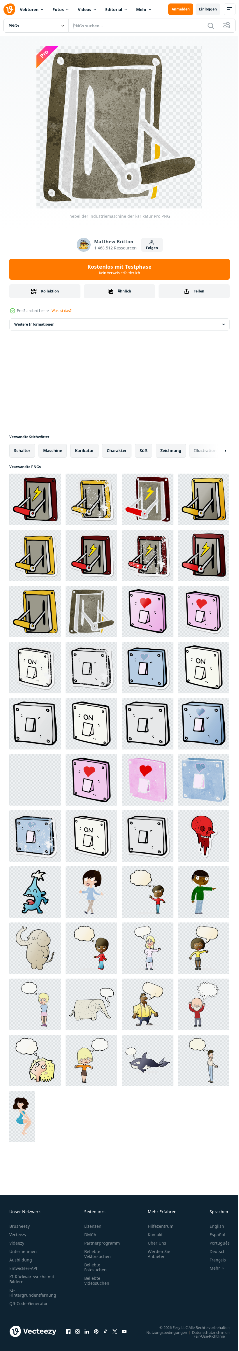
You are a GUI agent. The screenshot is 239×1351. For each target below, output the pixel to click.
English (212, 1226)
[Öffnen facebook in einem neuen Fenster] (68, 1331)
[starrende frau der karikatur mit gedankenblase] (35, 1060)
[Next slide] (216, 451)
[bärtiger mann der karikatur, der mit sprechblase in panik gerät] (203, 1004)
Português (215, 1243)
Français (213, 1260)
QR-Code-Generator (28, 1303)
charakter (117, 450)
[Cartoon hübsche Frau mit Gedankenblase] (35, 1004)
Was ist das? (61, 310)
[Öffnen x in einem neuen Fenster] (115, 1331)
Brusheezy (19, 1226)
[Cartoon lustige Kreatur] (35, 892)
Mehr (141, 9)
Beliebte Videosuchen (96, 1280)
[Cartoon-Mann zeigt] (203, 892)
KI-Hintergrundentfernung (32, 1292)
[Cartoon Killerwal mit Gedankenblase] (147, 1060)
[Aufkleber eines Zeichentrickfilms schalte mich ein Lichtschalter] (203, 611)
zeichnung (170, 450)
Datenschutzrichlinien (206, 1332)
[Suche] (210, 25)
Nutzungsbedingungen (162, 1332)
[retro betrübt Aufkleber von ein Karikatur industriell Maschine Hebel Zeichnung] (91, 499)
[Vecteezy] (9, 9)
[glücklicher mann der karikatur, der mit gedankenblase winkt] (147, 892)
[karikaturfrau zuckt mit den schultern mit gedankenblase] (91, 948)
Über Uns (157, 1243)
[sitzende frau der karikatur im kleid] (22, 1116)
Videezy (16, 1243)
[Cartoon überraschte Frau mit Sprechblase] (203, 948)
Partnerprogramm (102, 1243)
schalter (22, 450)
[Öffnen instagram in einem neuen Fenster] (77, 1331)
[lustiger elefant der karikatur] (35, 948)
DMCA (90, 1234)
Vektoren (29, 9)
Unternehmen (23, 1251)
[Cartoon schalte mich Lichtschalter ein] (147, 611)
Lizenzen (92, 1226)
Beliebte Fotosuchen (95, 1267)
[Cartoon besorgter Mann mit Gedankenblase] (203, 1060)
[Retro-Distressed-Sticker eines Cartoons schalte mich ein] (35, 836)
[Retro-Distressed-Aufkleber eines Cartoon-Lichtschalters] (35, 667)
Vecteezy (17, 1234)
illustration (205, 450)
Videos (84, 9)
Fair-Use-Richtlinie (204, 1335)
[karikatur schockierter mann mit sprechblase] (147, 1004)
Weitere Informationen (34, 324)
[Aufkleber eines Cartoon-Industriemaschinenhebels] (35, 555)
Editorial (113, 9)
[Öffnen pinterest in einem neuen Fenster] (96, 1331)
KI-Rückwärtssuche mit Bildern (31, 1279)
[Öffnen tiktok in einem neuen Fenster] (105, 1331)
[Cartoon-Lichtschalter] (203, 667)
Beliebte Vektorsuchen (97, 1254)
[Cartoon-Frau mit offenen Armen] (91, 892)
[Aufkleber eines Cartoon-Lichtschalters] (91, 836)
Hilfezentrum (160, 1226)
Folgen (152, 247)
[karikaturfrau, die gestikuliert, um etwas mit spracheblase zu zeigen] (147, 948)
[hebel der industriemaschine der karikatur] (35, 499)
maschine (52, 450)
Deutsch (213, 1251)
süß (143, 450)
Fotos (58, 9)
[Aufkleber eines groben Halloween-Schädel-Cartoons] (203, 836)
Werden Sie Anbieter (159, 1254)
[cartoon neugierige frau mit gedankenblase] (91, 1060)
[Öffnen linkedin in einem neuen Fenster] (87, 1331)
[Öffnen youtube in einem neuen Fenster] (124, 1331)
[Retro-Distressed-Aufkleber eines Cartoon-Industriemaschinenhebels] (147, 555)
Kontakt (155, 1234)
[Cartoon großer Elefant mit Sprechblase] (91, 1004)
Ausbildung (20, 1260)
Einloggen (208, 9)
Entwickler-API (23, 1268)
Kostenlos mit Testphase (119, 269)
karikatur (84, 450)
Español (213, 1234)
